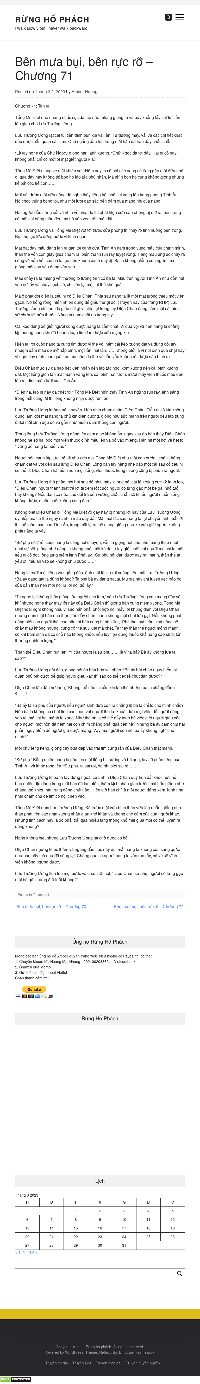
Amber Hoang (84, 91)
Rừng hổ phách (52, 19)
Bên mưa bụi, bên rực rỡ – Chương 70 (51, 906)
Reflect (105, 1352)
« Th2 (20, 1252)
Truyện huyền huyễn (143, 1362)
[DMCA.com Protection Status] (16, 1381)
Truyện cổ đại (56, 1362)
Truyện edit (41, 894)
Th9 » (33, 1252)
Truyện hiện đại (108, 1362)
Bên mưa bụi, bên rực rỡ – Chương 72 (149, 906)
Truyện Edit (81, 1362)
